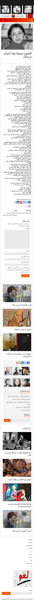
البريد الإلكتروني (25, 256)
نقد (31, 566)
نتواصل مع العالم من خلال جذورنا (21, 399)
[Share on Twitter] (26, 202)
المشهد (30, 554)
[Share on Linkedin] (18, 202)
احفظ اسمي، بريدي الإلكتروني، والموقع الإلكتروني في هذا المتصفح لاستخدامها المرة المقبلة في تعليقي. (18, 270)
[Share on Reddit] (23, 202)
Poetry (30, 548)
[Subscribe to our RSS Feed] (19, 363)
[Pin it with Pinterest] (21, 202)
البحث (30, 590)
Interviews (29, 545)
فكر (31, 560)
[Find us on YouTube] (17, 363)
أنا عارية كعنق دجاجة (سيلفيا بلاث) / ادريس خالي (10, 213)
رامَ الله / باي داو (23, 16)
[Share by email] (15, 202)
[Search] (3, 20)
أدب (31, 551)
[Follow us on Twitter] (25, 363)
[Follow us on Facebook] (28, 363)
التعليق (27, 228)
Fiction (30, 542)
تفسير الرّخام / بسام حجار (24, 212)
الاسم (28, 251)
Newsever (22, 599)
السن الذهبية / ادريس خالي (21, 305)
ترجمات (30, 557)
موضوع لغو (29, 563)
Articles (30, 539)
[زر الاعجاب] (29, 206)
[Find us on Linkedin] (22, 363)
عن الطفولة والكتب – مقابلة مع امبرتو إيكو (19, 396)
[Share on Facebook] (29, 202)
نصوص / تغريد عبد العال (22, 329)
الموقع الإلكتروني (25, 262)
